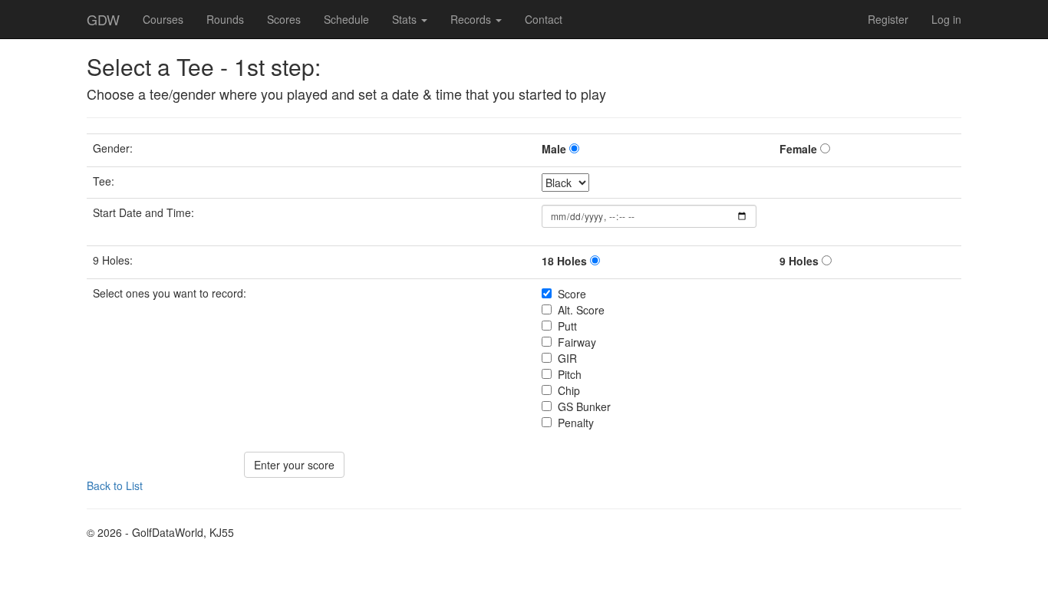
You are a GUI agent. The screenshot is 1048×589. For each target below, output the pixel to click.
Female (798, 148)
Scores (284, 19)
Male (554, 148)
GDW (103, 19)
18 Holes (564, 260)
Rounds (225, 19)
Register (888, 19)
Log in (946, 19)
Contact (543, 19)
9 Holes (799, 260)
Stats (406, 19)
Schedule (346, 19)
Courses (163, 19)
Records (472, 19)
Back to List (115, 485)
